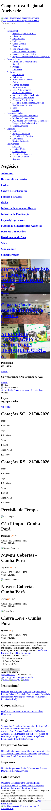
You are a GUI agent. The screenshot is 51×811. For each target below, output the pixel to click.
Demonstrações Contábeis (24, 51)
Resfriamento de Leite (22, 105)
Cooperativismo (14, 59)
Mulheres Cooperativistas (23, 118)
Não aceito (14, 669)
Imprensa (11, 128)
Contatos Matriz (18, 783)
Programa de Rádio (21, 133)
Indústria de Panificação (23, 97)
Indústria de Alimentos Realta (25, 95)
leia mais (5, 292)
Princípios (16, 67)
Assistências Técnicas (22, 154)
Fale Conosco (13, 144)
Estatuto (16, 46)
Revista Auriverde (20, 141)
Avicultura (17, 77)
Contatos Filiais (19, 151)
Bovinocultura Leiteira (22, 79)
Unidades (16, 41)
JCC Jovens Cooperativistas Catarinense (30, 121)
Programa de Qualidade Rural (25, 123)
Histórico (16, 36)
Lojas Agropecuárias (21, 90)
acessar (4, 371)
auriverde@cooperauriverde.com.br (17, 677)
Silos (14, 108)
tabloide (39, 390)
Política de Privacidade (11, 788)
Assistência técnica (9, 785)
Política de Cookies (22, 653)
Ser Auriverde (18, 38)
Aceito (5, 669)
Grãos (15, 82)
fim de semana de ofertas (25, 390)
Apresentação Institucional (24, 33)
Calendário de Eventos (22, 136)
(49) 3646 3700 (8, 674)
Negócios (11, 72)
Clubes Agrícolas (20, 126)
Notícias (16, 131)
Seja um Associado (20, 49)
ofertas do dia (7, 390)
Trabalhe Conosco (20, 156)
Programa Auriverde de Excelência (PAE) (31, 56)
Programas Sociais (15, 113)
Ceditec (15, 110)
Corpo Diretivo (19, 43)
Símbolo (16, 64)
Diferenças (17, 69)
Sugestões (16, 159)
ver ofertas (5, 407)
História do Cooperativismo (24, 61)
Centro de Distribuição (22, 100)
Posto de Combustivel (22, 92)
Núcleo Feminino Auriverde (25, 115)
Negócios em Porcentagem (24, 54)
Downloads (17, 138)
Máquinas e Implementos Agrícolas (28, 103)
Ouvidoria (17, 146)
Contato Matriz (19, 149)
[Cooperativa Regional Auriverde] (20, 19)
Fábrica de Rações (20, 85)
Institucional (12, 31)
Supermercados (19, 87)
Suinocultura (18, 74)
